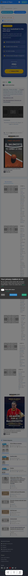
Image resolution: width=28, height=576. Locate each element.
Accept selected (13, 294)
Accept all (24, 294)
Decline (3, 294)
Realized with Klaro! (23, 297)
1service (7, 291)
